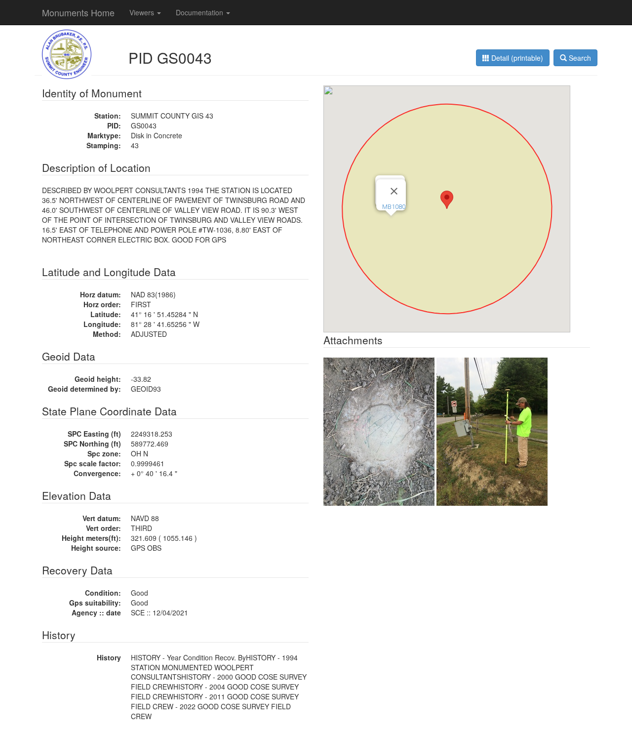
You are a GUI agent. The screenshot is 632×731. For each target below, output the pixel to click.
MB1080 (393, 206)
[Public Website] (66, 53)
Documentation (200, 12)
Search (579, 58)
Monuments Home (78, 12)
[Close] (394, 191)
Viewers (142, 12)
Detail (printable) (516, 58)
